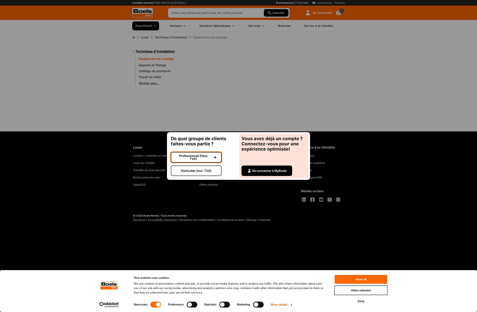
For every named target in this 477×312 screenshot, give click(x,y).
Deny (361, 301)
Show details (279, 304)
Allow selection (361, 290)
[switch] (192, 305)
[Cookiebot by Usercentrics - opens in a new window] (109, 305)
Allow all (361, 279)
